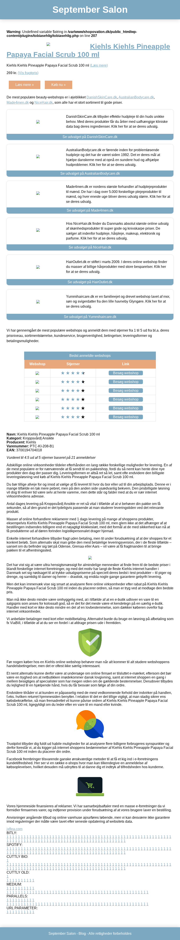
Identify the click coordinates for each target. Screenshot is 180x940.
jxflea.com (14, 829)
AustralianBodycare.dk (136, 97)
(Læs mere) (99, 65)
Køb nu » (58, 85)
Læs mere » (24, 85)
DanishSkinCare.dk (101, 97)
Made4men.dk (18, 102)
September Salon (90, 9)
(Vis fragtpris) (28, 73)
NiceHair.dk (43, 102)
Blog (82, 933)
